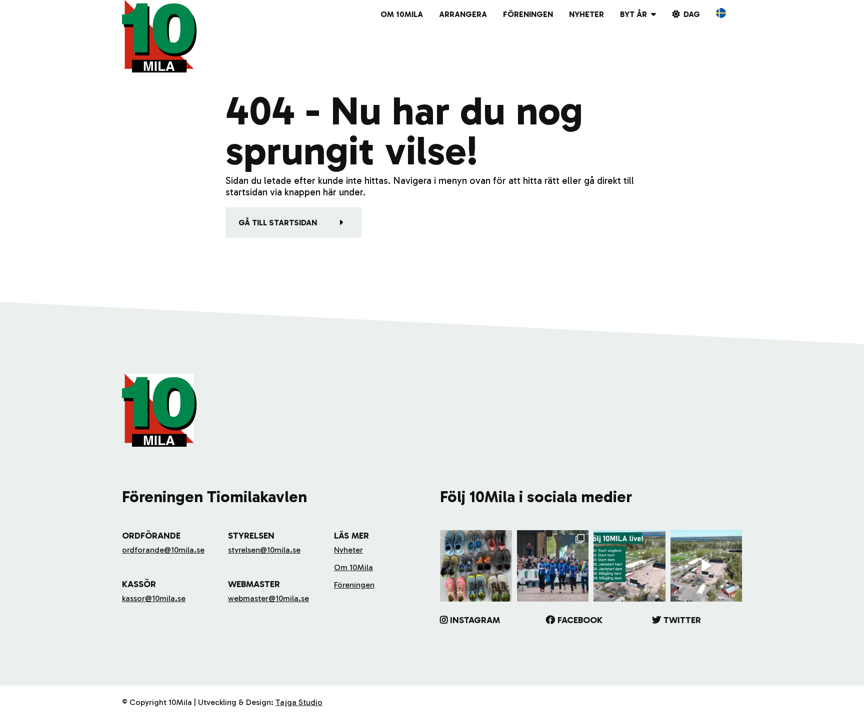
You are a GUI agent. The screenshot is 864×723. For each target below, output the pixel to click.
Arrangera (463, 14)
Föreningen (528, 14)
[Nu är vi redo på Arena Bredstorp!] (706, 566)
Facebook (580, 620)
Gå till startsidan (277, 222)
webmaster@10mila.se (268, 598)
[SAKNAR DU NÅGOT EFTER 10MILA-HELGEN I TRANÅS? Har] (476, 566)
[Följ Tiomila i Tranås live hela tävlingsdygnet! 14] (630, 566)
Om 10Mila (401, 14)
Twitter (682, 620)
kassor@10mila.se (154, 598)
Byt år (633, 14)
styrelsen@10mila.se (264, 550)
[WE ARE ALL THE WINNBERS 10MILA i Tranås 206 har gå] (553, 566)
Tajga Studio (299, 702)
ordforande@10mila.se (163, 550)
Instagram (475, 620)
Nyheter (586, 14)
